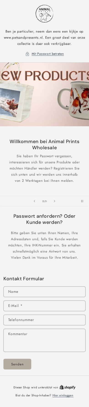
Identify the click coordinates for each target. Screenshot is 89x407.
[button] (44, 54)
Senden (17, 364)
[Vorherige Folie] (34, 201)
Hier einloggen (62, 395)
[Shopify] (68, 387)
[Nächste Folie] (55, 201)
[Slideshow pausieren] (84, 201)
